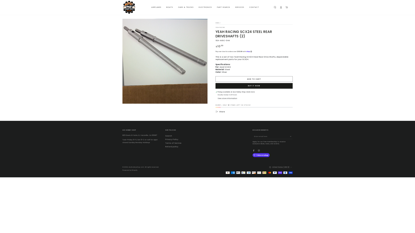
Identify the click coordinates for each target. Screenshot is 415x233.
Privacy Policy (171, 139)
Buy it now (254, 86)
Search (168, 136)
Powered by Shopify (129, 170)
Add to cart (254, 79)
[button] (275, 7)
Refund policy (171, 146)
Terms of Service (173, 143)
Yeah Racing (220, 27)
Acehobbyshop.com (136, 167)
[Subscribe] (291, 136)
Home (217, 23)
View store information (227, 98)
